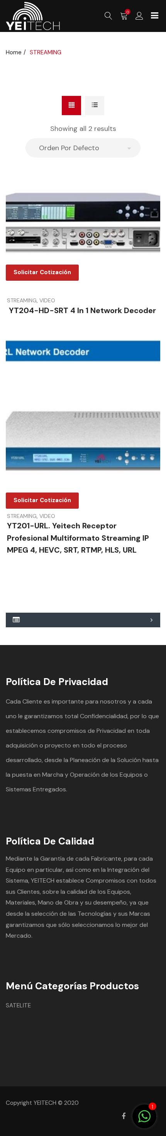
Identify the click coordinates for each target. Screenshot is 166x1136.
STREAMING (22, 300)
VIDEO (47, 300)
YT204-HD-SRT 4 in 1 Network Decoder (81, 310)
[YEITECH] (33, 16)
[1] (144, 1120)
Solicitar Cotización (42, 272)
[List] (94, 105)
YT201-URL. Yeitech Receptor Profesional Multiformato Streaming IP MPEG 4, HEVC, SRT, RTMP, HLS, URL (78, 538)
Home (14, 52)
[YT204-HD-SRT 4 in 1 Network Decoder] (83, 221)
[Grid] (71, 105)
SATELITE (18, 1005)
